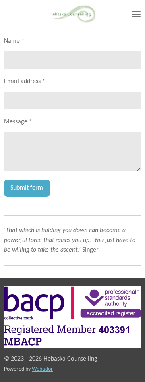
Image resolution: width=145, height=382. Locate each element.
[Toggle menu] (136, 14)
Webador (42, 369)
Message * (18, 122)
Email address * (25, 81)
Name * (14, 41)
